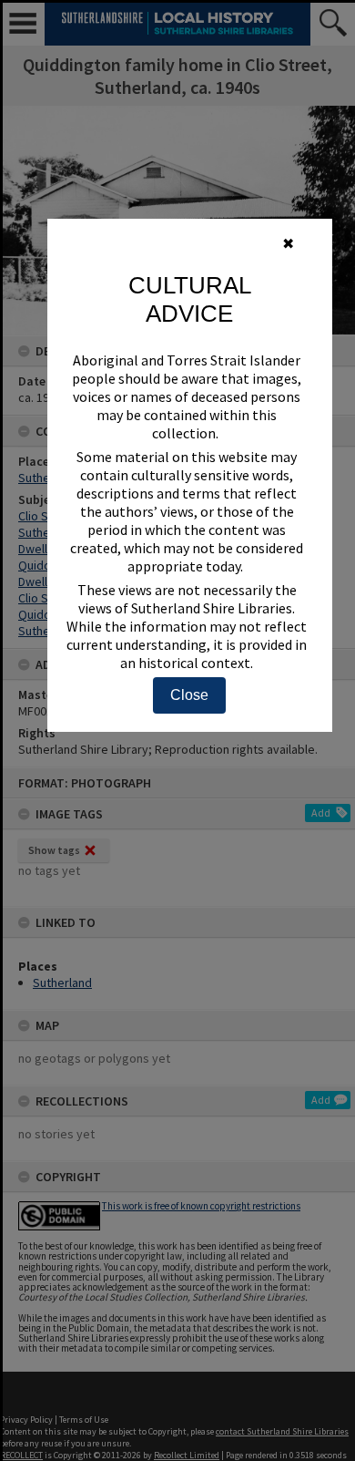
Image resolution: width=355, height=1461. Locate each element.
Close (189, 695)
